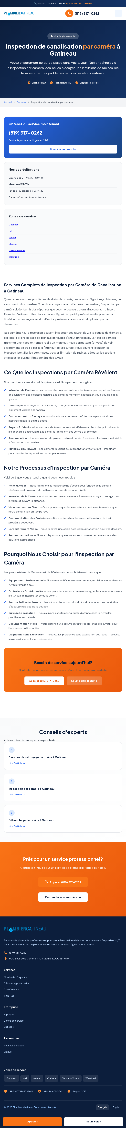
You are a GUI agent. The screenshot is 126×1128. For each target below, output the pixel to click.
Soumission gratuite (84, 681)
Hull (10, 231)
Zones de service (14, 1020)
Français (102, 1107)
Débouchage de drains (16, 983)
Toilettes (9, 995)
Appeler (32, 1121)
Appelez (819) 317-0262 (78, 3)
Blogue (8, 1051)
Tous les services (14, 1045)
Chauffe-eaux (11, 989)
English (116, 1107)
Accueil (8, 102)
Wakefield (14, 256)
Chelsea (13, 243)
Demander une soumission (63, 897)
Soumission (93, 1121)
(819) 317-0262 (25, 133)
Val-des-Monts (17, 250)
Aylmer (12, 237)
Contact (9, 1026)
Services (21, 102)
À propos (9, 1014)
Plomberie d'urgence (15, 977)
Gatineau (14, 224)
